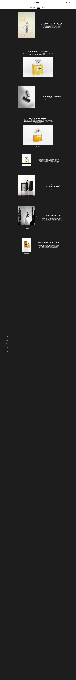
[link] (69, 2)
